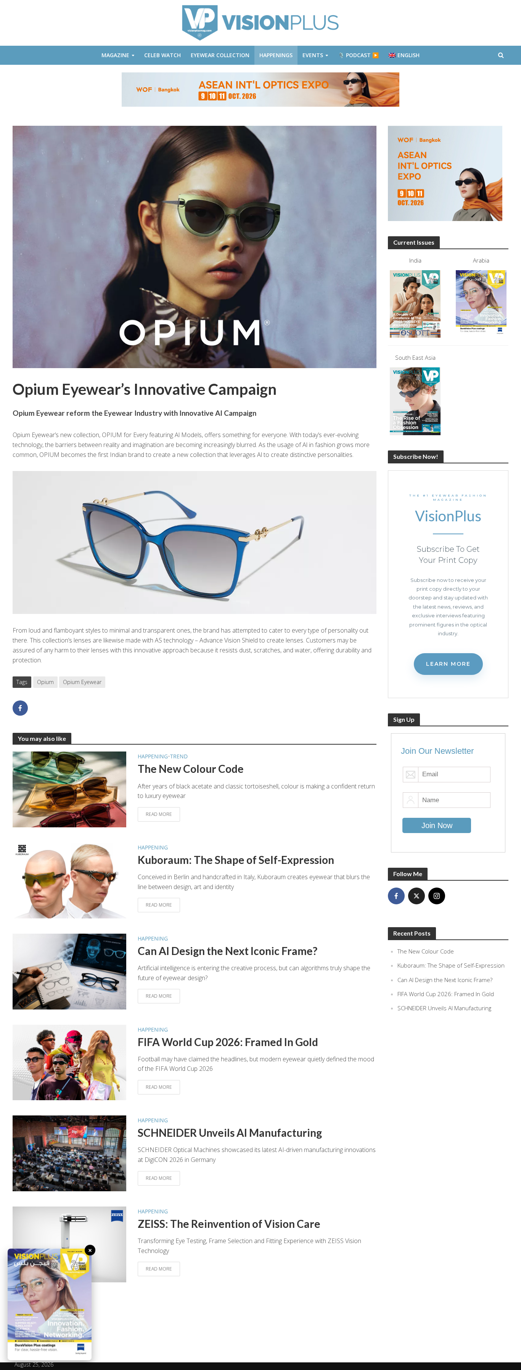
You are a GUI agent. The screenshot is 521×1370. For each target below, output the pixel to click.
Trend (179, 756)
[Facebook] (396, 896)
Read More (159, 814)
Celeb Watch (162, 55)
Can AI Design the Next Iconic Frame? (227, 950)
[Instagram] (436, 896)
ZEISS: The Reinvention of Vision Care (229, 1223)
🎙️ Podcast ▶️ (358, 55)
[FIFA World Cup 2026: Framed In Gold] (69, 1062)
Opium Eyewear (82, 682)
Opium (45, 682)
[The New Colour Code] (69, 789)
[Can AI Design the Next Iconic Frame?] (69, 970)
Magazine (115, 55)
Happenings (276, 55)
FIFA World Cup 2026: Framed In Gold (228, 1041)
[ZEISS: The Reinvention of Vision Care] (69, 1244)
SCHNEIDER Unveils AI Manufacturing (230, 1132)
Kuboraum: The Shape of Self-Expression (236, 859)
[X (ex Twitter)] (416, 896)
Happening (153, 756)
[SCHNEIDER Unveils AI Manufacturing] (69, 1153)
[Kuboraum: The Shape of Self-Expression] (69, 880)
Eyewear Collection (220, 55)
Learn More (448, 663)
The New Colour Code (191, 768)
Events (312, 55)
